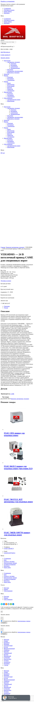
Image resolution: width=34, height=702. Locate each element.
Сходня (6, 665)
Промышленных (15, 68)
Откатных (13, 63)
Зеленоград (7, 662)
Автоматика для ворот (13, 62)
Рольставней (10, 86)
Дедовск (6, 660)
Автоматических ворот (13, 99)
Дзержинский (8, 653)
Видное (6, 654)
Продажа (6, 588)
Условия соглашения (10, 564)
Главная (3, 247)
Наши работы (8, 11)
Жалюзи (9, 87)
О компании (7, 8)
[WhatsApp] (11, 604)
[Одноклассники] (6, 604)
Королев (6, 651)
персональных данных (24, 621)
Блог (5, 560)
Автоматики (10, 90)
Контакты (6, 13)
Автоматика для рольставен (15, 71)
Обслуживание (8, 98)
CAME (12, 394)
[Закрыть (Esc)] (1, 699)
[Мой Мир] (13, 604)
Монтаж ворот (8, 92)
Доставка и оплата (9, 10)
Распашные (10, 78)
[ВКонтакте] (4, 604)
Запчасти (6, 74)
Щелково (6, 644)
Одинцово (7, 657)
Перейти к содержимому (8, 1)
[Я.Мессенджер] (2, 604)
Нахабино (7, 663)
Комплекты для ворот (13, 72)
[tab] (18, 306)
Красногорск (7, 659)
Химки (6, 641)
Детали (6, 307)
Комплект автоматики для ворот (15, 247)
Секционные (11, 80)
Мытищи (6, 639)
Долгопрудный (8, 645)
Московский (7, 656)
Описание (7, 306)
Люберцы (6, 650)
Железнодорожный (9, 648)
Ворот (9, 83)
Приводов (10, 89)
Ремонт (6, 81)
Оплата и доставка (9, 561)
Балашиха (6, 642)
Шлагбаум (10, 69)
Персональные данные (10, 563)
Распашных (14, 65)
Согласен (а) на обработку (16, 621)
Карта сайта (7, 567)
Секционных (14, 66)
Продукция (7, 60)
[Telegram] (9, 604)
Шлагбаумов (10, 84)
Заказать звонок (5, 57)
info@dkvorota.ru (5, 52)
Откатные (10, 77)
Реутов (6, 647)
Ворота (6, 75)
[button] (17, 16)
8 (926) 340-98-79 (5, 55)
